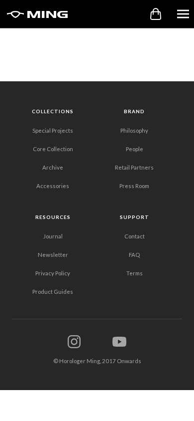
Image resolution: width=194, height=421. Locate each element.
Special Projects (52, 130)
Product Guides (52, 291)
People (134, 149)
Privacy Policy (52, 273)
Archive (52, 167)
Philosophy (134, 130)
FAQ (134, 254)
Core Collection (53, 149)
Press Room (134, 186)
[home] (35, 14)
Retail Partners (134, 167)
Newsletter (53, 254)
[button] (183, 13)
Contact (134, 236)
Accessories (52, 186)
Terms (134, 273)
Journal (53, 236)
